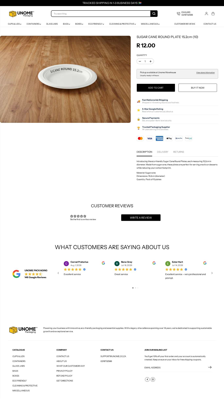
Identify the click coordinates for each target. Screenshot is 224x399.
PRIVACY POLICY (64, 371)
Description (144, 151)
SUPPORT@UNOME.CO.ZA (113, 356)
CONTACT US (62, 356)
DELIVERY (162, 151)
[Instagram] (153, 379)
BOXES (78, 24)
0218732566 (106, 361)
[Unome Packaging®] (21, 14)
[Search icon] (154, 13)
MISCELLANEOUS (149, 24)
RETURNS (178, 151)
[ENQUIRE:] (187, 14)
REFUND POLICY (64, 376)
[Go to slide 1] (132, 287)
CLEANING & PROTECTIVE (121, 24)
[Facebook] (147, 379)
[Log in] (206, 14)
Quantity (142, 55)
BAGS (66, 24)
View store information (205, 73)
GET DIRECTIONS (64, 380)
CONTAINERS (33, 24)
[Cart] (213, 14)
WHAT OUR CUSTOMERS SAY (70, 366)
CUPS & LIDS (14, 24)
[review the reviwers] (103, 263)
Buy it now (197, 87)
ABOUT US (61, 361)
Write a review (141, 217)
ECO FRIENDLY (95, 24)
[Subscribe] (210, 368)
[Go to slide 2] (135, 287)
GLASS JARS (52, 24)
